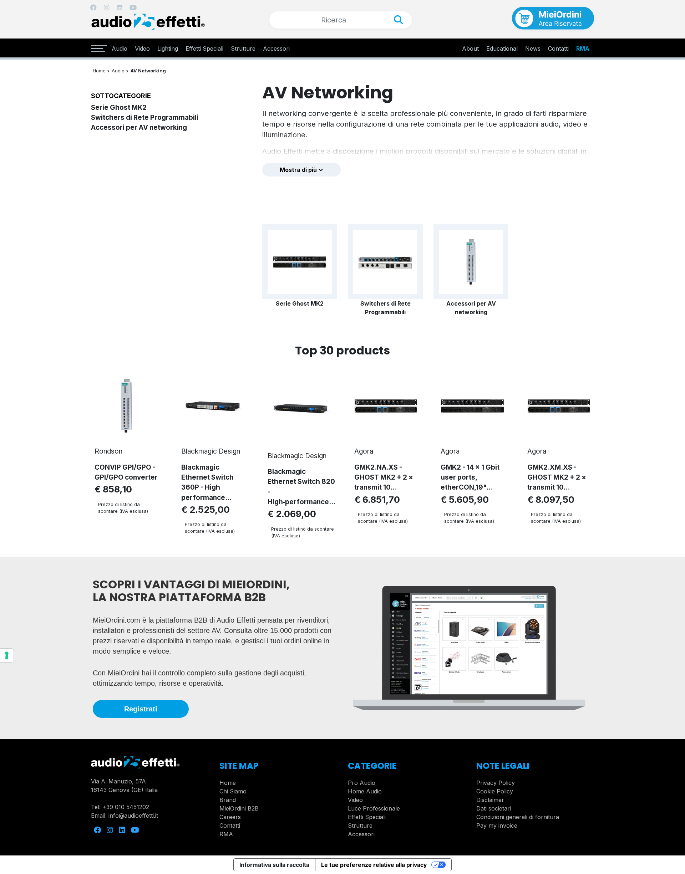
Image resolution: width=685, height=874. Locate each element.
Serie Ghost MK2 (119, 107)
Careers (230, 817)
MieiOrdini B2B (239, 808)
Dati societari (493, 808)
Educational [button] (502, 48)
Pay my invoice (496, 825)
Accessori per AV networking (139, 127)
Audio (119, 48)
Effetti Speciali (204, 48)
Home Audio (365, 791)
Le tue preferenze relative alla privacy (374, 864)
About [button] (470, 48)
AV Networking (148, 70)
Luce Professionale (374, 808)
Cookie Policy (494, 791)
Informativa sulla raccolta (274, 864)
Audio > (120, 70)
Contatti (229, 825)
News (533, 48)
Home (227, 782)
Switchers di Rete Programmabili (144, 117)
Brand (227, 799)
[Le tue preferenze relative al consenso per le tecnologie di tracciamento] (7, 655)
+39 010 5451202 (125, 807)
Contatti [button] (558, 48)
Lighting (167, 48)
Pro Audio (361, 782)
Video (142, 48)
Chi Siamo (233, 791)
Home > (101, 70)
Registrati (140, 709)
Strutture (243, 48)
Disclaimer (490, 799)
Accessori (276, 48)
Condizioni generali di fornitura (517, 817)
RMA (582, 48)
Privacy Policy (495, 782)
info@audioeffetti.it (133, 815)
